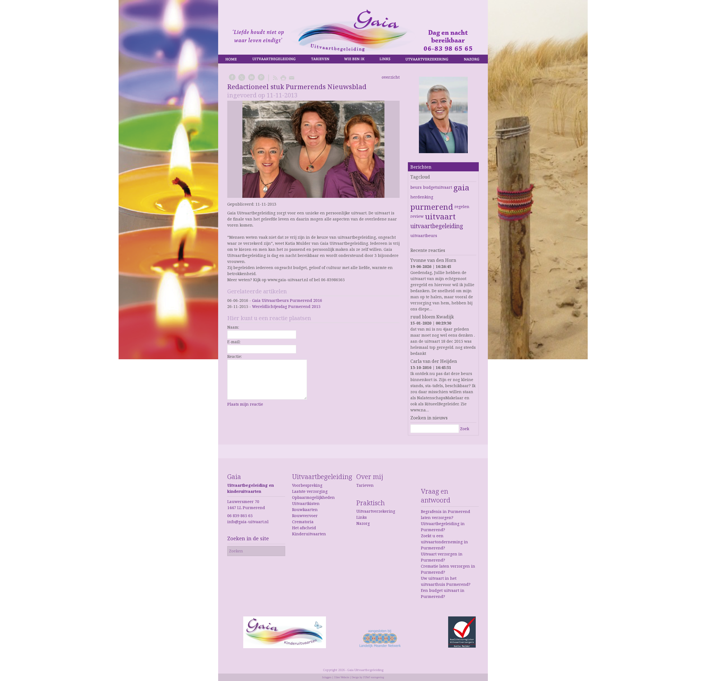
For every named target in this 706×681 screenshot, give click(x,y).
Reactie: (234, 356)
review (417, 216)
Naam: (233, 327)
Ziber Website (341, 677)
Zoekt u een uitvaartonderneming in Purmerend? (444, 541)
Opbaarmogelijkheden (313, 497)
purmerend (431, 206)
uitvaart (440, 216)
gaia (461, 187)
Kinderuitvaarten (309, 533)
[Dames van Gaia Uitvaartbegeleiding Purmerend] (313, 149)
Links (361, 517)
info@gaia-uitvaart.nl (248, 521)
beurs (416, 187)
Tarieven (365, 485)
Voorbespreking (307, 485)
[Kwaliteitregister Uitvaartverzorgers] (462, 646)
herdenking (421, 196)
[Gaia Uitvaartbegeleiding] (443, 116)
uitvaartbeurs (423, 235)
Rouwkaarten (305, 509)
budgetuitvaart (437, 187)
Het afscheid (304, 527)
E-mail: (233, 341)
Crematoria (303, 521)
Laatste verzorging (310, 491)
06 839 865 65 (240, 515)
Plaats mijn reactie (245, 404)
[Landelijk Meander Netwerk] (380, 646)
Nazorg (363, 523)
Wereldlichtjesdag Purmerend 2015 (286, 306)
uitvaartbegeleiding (436, 226)
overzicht (391, 77)
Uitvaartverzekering (375, 511)
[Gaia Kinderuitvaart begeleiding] (284, 646)
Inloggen (326, 677)
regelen (461, 206)
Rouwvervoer (305, 515)
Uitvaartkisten (306, 503)
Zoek (464, 428)
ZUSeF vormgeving (373, 677)
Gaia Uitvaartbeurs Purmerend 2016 (287, 300)
